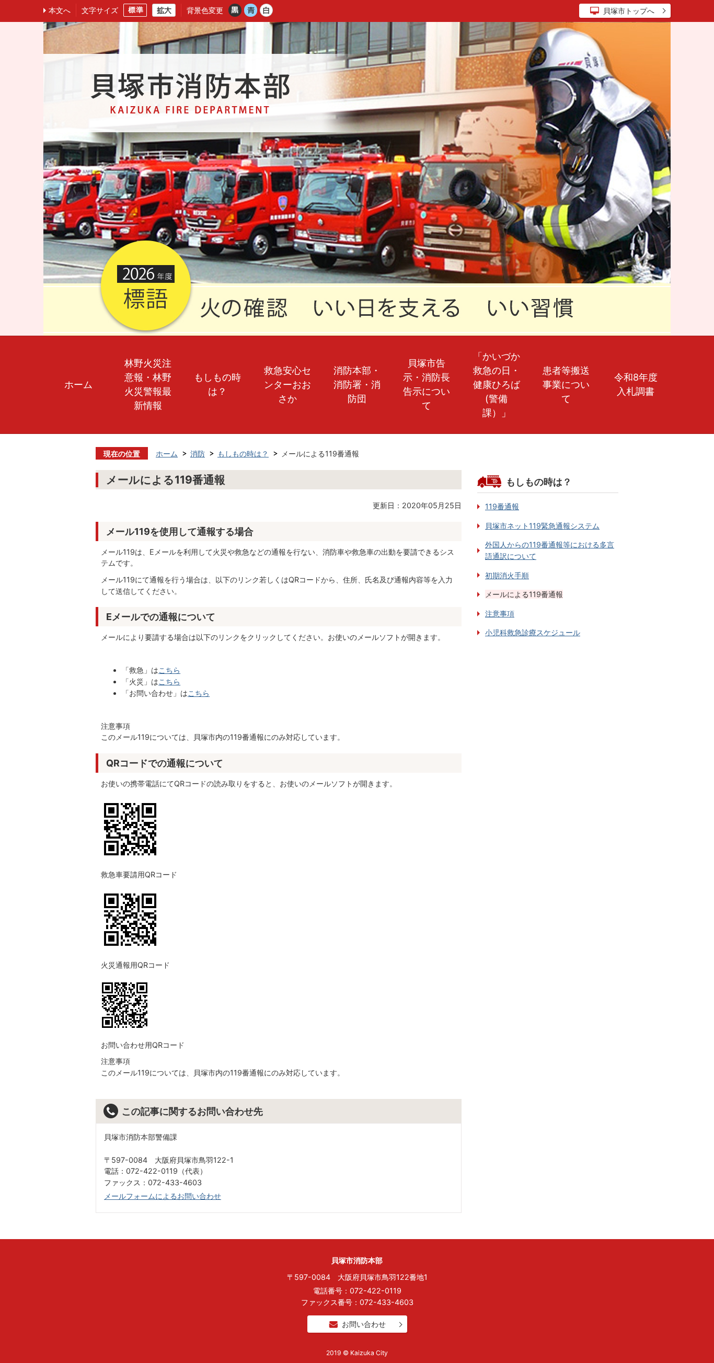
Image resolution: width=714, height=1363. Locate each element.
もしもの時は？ (217, 384)
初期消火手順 (507, 575)
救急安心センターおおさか (287, 384)
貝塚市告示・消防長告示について (426, 384)
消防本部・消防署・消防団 (357, 384)
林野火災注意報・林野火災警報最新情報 (147, 384)
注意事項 (499, 613)
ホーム (78, 384)
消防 (197, 453)
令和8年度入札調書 (636, 384)
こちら (169, 670)
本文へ (60, 10)
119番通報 (502, 506)
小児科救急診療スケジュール (532, 632)
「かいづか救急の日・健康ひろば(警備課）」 (496, 384)
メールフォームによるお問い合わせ (162, 1196)
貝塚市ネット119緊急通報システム (542, 525)
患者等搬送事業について (566, 384)
